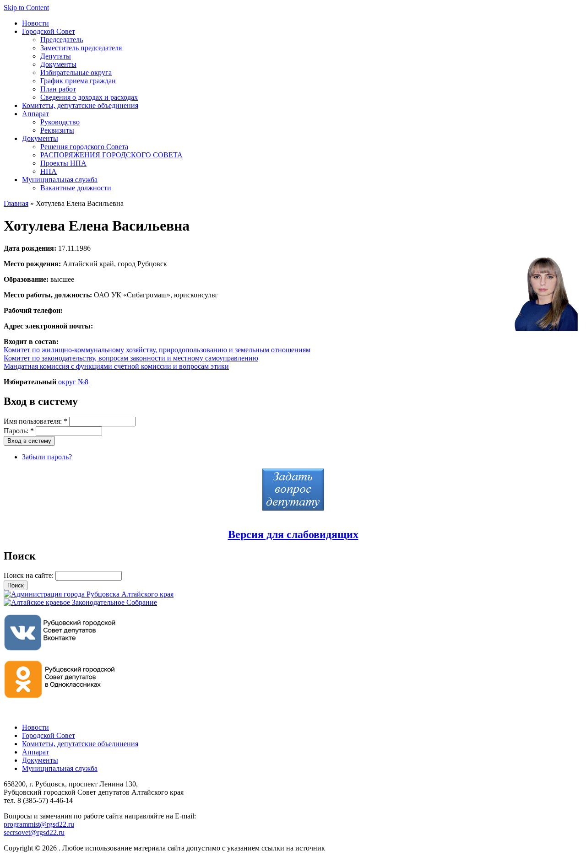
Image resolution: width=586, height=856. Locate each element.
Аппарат (35, 114)
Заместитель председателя (81, 48)
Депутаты (55, 56)
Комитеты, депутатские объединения (80, 105)
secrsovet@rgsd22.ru (34, 832)
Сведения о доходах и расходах (89, 97)
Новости (35, 23)
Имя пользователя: (35, 421)
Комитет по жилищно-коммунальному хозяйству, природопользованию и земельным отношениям (157, 350)
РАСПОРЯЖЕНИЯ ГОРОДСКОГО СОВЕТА (111, 155)
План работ (58, 89)
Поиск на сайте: (29, 575)
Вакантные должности (75, 188)
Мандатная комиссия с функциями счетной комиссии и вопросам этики (116, 366)
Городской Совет (48, 31)
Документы (58, 64)
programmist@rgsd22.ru (39, 824)
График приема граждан (78, 81)
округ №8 (73, 382)
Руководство (60, 122)
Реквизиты (57, 130)
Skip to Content (26, 7)
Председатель (61, 39)
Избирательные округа (76, 72)
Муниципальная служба (60, 179)
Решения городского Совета (84, 147)
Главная (16, 203)
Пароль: (19, 431)
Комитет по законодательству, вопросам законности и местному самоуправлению (131, 358)
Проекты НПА (63, 163)
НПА (48, 171)
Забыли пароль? (47, 457)
